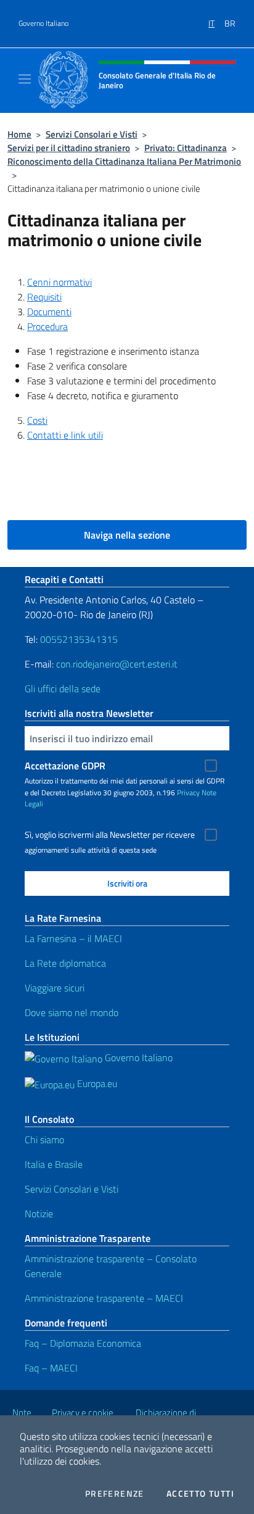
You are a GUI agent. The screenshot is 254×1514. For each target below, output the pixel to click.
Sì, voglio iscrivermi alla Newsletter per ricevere (110, 835)
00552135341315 (79, 639)
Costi (37, 420)
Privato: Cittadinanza (185, 148)
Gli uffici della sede (62, 688)
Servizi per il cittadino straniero (68, 148)
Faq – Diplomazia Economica (83, 1343)
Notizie (39, 1213)
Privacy (188, 792)
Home (19, 134)
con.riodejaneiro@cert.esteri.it (117, 663)
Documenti (49, 311)
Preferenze (114, 1493)
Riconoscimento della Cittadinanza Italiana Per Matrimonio (124, 161)
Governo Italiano (43, 23)
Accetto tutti (200, 1493)
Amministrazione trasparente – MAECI (104, 1298)
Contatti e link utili (65, 435)
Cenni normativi (59, 282)
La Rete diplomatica (65, 963)
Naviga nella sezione (127, 534)
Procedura (47, 326)
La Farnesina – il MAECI (73, 938)
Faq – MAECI (51, 1367)
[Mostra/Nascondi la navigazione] (24, 79)
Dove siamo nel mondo (71, 1012)
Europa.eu (96, 1083)
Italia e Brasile (54, 1164)
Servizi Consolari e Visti (91, 134)
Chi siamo (44, 1139)
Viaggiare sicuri (54, 987)
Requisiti (44, 296)
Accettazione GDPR (65, 765)
